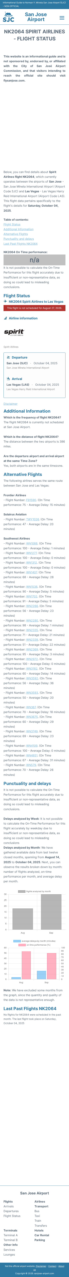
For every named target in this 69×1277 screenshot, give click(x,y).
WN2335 (32, 630)
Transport (41, 1206)
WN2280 (32, 620)
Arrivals (9, 1206)
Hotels (39, 1230)
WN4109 (32, 745)
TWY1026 (32, 519)
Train (37, 1220)
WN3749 (32, 731)
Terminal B (11, 1240)
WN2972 (32, 659)
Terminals (10, 1230)
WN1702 (31, 596)
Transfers (40, 1225)
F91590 (31, 500)
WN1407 (31, 572)
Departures (11, 1211)
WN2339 (32, 639)
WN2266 (32, 606)
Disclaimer (41, 1266)
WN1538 (32, 586)
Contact (52, 1266)
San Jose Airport (36, 17)
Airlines (39, 1201)
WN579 (31, 765)
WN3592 (32, 678)
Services (9, 1249)
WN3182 (32, 668)
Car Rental (41, 1235)
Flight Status (12, 224)
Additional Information (18, 229)
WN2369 (32, 649)
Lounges (9, 1254)
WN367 (31, 707)
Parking (39, 1240)
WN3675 (32, 717)
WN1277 (31, 553)
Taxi (37, 1216)
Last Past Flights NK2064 (21, 243)
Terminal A (11, 1235)
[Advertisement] (34, 131)
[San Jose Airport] (8, 17)
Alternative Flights (16, 234)
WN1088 (32, 543)
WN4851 (31, 755)
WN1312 (31, 562)
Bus (36, 1211)
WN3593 (32, 692)
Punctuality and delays (19, 239)
